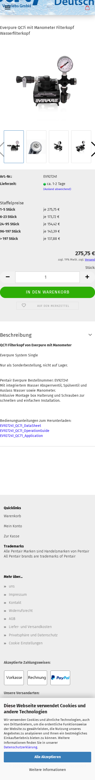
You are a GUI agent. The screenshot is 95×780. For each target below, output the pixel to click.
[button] (7, 277)
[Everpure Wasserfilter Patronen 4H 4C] (47, 21)
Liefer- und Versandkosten (30, 627)
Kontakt (15, 603)
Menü (7, 7)
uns (12, 586)
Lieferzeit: (8, 184)
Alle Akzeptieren (47, 757)
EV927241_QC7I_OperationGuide (24, 431)
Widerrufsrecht (21, 611)
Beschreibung (15, 335)
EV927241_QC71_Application (21, 436)
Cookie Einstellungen (26, 643)
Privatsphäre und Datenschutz (33, 635)
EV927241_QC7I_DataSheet (20, 426)
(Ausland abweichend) (57, 189)
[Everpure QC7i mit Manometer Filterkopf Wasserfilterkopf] (47, 85)
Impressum (18, 594)
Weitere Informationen (47, 770)
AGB (12, 619)
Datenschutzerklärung (20, 747)
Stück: (90, 268)
